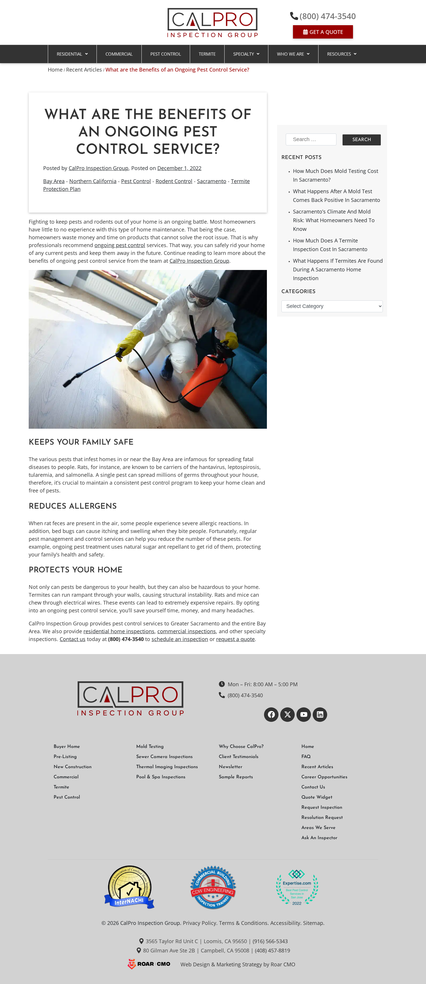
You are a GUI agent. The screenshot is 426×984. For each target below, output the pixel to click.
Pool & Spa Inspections (160, 777)
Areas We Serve (318, 828)
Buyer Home (67, 746)
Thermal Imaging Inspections (167, 767)
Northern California (92, 181)
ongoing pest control (119, 245)
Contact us (72, 639)
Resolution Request (322, 817)
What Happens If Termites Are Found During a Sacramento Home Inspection (338, 269)
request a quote (235, 639)
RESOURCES (339, 54)
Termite (207, 54)
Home (55, 69)
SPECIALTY (243, 54)
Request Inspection (321, 807)
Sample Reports (236, 777)
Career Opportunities (324, 777)
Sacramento (211, 181)
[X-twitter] (287, 714)
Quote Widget (316, 797)
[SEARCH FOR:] (312, 140)
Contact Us (313, 787)
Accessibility (285, 922)
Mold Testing (150, 746)
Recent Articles (84, 69)
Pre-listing (65, 757)
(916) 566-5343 (270, 941)
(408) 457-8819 (272, 950)
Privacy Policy (199, 922)
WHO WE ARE (290, 54)
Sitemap (313, 922)
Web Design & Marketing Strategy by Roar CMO (238, 964)
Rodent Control (174, 181)
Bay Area (54, 181)
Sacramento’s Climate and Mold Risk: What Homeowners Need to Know (334, 220)
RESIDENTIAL (69, 54)
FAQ (306, 757)
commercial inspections (186, 631)
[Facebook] (271, 714)
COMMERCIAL (119, 54)
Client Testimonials (238, 757)
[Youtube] (303, 714)
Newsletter (230, 767)
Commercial (66, 777)
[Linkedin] (320, 714)
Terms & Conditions (243, 922)
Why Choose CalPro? (241, 746)
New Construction (73, 767)
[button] (72, 54)
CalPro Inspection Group (98, 168)
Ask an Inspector (319, 838)
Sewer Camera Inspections (164, 757)
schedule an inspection (180, 639)
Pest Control (165, 54)
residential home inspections (118, 631)
